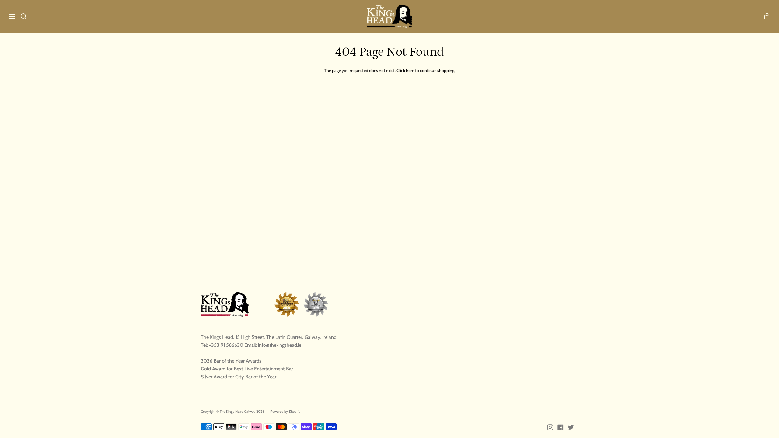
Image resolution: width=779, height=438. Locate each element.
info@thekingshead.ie (279, 345)
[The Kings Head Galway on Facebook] (560, 427)
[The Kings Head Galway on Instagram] (550, 427)
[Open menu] (8, 16)
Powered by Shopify (285, 411)
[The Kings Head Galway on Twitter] (571, 427)
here (410, 70)
